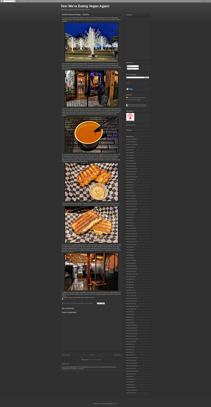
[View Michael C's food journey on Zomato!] (136, 104)
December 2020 (130, 298)
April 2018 (129, 384)
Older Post (117, 355)
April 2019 (129, 352)
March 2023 (129, 225)
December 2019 (130, 330)
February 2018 (130, 390)
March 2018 (129, 387)
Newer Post (66, 355)
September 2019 (130, 338)
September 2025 (130, 144)
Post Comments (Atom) (95, 359)
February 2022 (130, 260)
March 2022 (129, 257)
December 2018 (130, 363)
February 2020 (130, 325)
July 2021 (129, 279)
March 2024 (129, 193)
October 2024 (130, 174)
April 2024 (129, 190)
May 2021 (129, 284)
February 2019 (130, 357)
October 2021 (130, 271)
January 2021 (130, 295)
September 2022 (130, 241)
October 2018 (130, 368)
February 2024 (130, 195)
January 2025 (130, 166)
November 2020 (130, 301)
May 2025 (129, 155)
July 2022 (129, 247)
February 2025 (130, 163)
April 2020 (129, 320)
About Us (65, 364)
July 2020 (129, 311)
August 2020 (129, 309)
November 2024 (130, 171)
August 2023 (129, 212)
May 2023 (129, 220)
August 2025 (129, 147)
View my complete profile (133, 99)
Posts (130, 66)
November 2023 (130, 204)
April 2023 (129, 222)
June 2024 (129, 185)
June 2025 (129, 152)
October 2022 (130, 239)
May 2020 (129, 317)
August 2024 (129, 179)
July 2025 (129, 150)
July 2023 (129, 214)
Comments (131, 68)
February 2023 (130, 228)
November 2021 (130, 268)
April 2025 (129, 158)
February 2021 (130, 293)
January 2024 (130, 198)
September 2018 (130, 371)
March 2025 (129, 160)
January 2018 (130, 392)
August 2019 (129, 341)
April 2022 (129, 255)
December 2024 (130, 168)
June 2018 (129, 379)
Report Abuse (130, 125)
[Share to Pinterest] (104, 303)
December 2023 (130, 201)
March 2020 (129, 322)
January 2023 (130, 231)
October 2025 (130, 141)
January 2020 (130, 328)
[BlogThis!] (99, 303)
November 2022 (130, 236)
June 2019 (129, 347)
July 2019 (129, 344)
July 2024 (129, 182)
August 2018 (129, 374)
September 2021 (130, 274)
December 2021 (130, 266)
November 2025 (130, 139)
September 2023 (130, 209)
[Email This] (98, 303)
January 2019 (130, 360)
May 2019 (129, 349)
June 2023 (129, 217)
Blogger (115, 403)
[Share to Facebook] (102, 303)
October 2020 (130, 303)
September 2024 (130, 177)
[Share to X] (101, 303)
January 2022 (130, 263)
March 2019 (129, 355)
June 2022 (129, 249)
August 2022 (129, 244)
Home (92, 355)
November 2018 (130, 365)
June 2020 (129, 314)
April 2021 (129, 287)
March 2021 (129, 290)
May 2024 (129, 187)
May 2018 (129, 382)
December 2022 (130, 233)
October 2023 (130, 206)
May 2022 (129, 252)
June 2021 (129, 282)
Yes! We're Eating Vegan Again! (85, 6)
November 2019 (130, 333)
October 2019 (130, 336)
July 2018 (129, 376)
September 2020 (130, 306)
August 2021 (129, 276)
